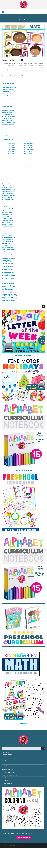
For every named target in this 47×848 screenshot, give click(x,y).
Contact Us (5, 757)
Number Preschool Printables (8, 226)
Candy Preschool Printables (8, 193)
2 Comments (27, 76)
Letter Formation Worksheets (8, 114)
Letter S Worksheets (28, 153)
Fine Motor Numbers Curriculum (8, 277)
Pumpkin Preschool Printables (8, 230)
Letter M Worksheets (12, 166)
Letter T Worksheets (28, 155)
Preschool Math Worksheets (8, 97)
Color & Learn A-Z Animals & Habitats (9, 297)
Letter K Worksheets (12, 162)
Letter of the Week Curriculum (23, 355)
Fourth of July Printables (7, 218)
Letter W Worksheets (28, 160)
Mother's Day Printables (7, 224)
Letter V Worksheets (28, 159)
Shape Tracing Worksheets (7, 93)
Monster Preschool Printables (8, 222)
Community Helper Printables (8, 199)
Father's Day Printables (7, 214)
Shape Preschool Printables (7, 235)
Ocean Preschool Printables (8, 228)
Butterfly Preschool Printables (8, 189)
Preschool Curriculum (23, 534)
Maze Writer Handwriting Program (9, 294)
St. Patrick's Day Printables (7, 241)
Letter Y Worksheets (28, 164)
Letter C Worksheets (12, 147)
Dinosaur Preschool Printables (8, 204)
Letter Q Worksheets (28, 149)
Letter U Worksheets (28, 157)
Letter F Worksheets (12, 153)
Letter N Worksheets (28, 143)
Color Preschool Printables (7, 197)
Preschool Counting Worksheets (9, 100)
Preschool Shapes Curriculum (8, 263)
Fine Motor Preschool (8, 783)
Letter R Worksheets (28, 151)
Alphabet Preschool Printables (8, 175)
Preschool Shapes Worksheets (8, 102)
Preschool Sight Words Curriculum (9, 302)
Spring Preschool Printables (8, 239)
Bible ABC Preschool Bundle (7, 266)
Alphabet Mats (23, 723)
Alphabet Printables (7, 778)
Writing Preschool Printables (8, 251)
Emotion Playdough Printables (13, 60)
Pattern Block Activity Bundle (8, 285)
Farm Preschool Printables (7, 212)
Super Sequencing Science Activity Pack (10, 295)
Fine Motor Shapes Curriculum (8, 278)
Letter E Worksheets (12, 151)
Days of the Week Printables (8, 202)
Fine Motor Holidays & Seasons (8, 272)
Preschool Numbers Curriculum (8, 261)
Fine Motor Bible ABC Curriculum (8, 275)
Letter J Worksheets (12, 160)
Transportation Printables (7, 245)
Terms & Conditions (7, 754)
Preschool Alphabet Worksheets (9, 87)
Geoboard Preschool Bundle (7, 289)
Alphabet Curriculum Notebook (8, 258)
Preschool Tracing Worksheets (8, 91)
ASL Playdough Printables (29, 71)
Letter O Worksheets (28, 145)
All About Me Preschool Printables (9, 177)
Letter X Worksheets (28, 162)
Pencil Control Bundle (6, 271)
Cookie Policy (6, 760)
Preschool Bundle (5, 264)
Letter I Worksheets (12, 159)
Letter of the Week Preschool (23, 649)
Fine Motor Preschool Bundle (8, 268)
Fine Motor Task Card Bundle (8, 283)
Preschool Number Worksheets (8, 98)
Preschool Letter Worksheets (8, 89)
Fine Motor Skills (5, 216)
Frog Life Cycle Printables (7, 220)
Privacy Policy (6, 766)
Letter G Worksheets (12, 155)
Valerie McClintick (17, 76)
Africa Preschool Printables (7, 179)
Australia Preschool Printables (8, 185)
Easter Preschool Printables (8, 208)
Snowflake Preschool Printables (8, 237)
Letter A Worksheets (12, 143)
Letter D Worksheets (12, 149)
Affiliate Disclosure (7, 763)
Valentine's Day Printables (7, 247)
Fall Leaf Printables (6, 210)
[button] (3, 12)
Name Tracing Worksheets (7, 95)
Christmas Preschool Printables (8, 195)
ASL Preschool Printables (7, 183)
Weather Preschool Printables (8, 249)
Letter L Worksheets (12, 164)
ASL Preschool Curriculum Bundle (8, 286)
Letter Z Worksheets (28, 166)
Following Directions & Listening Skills (9, 298)
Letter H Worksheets (12, 157)
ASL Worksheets (7, 780)
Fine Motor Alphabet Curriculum (8, 274)
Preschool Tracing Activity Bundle (9, 292)
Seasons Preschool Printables (8, 233)
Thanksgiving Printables (7, 243)
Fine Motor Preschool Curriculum (23, 470)
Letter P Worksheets (28, 147)
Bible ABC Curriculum (6, 260)
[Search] (43, 12)
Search (43, 748)
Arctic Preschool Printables (7, 181)
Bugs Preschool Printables (7, 187)
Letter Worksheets (7, 106)
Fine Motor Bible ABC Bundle (7, 269)
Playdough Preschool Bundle (7, 288)
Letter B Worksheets (12, 145)
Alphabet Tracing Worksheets (8, 110)
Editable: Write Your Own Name (8, 300)
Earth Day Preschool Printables (8, 206)
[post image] (23, 41)
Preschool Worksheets (8, 772)
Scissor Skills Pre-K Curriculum (8, 291)
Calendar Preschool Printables (8, 191)
